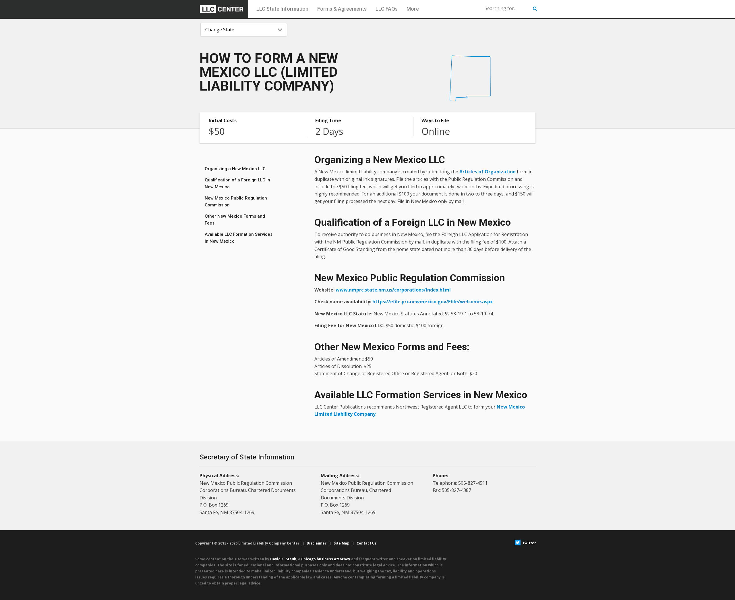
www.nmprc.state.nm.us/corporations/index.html (393, 290)
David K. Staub (283, 559)
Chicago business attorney (325, 559)
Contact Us (367, 543)
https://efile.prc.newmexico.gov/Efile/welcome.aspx (432, 301)
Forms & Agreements (342, 9)
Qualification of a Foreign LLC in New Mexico (237, 183)
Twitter (528, 542)
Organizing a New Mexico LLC (235, 168)
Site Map (341, 543)
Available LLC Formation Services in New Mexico (238, 238)
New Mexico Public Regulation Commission (236, 201)
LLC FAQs (387, 9)
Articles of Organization (487, 171)
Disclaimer (316, 543)
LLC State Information (282, 9)
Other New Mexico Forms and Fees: (235, 220)
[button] (535, 9)
